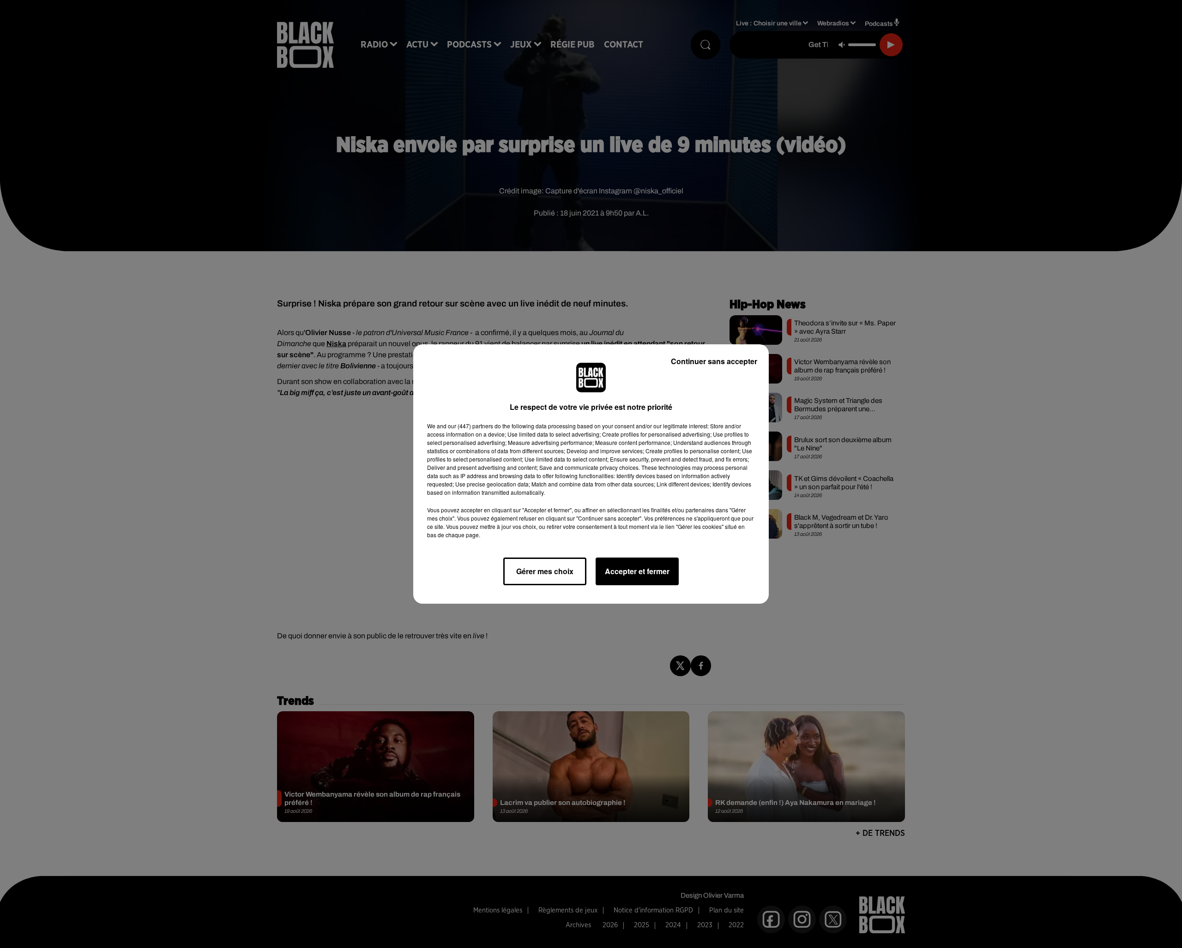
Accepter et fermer (637, 571)
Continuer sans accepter (714, 361)
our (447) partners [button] (470, 426)
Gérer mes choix (544, 571)
